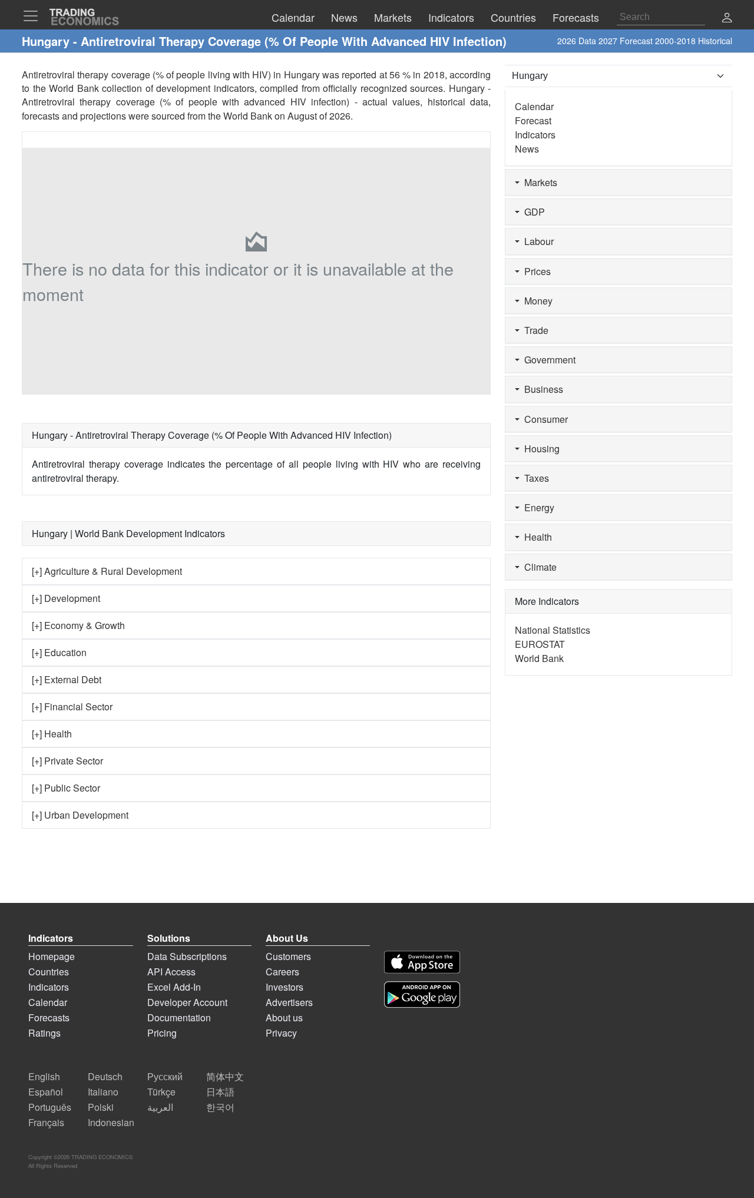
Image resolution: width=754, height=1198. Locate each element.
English (44, 1076)
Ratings (44, 1033)
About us (284, 1017)
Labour (537, 241)
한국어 (220, 1107)
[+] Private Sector (67, 760)
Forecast (533, 120)
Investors (284, 987)
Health (536, 537)
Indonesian (111, 1122)
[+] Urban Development (80, 815)
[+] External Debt (66, 679)
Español (45, 1091)
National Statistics (552, 630)
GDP (532, 212)
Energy (537, 507)
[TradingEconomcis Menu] (34, 16)
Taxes (534, 478)
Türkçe (161, 1091)
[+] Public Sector (66, 788)
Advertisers (289, 1002)
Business (541, 389)
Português (49, 1107)
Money (536, 300)
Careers (282, 971)
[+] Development (66, 598)
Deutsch (105, 1076)
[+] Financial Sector (72, 706)
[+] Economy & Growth (78, 625)
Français (46, 1122)
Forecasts (49, 1017)
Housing (540, 448)
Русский (165, 1076)
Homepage (51, 956)
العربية (160, 1107)
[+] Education (59, 652)
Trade (534, 330)
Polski (101, 1107)
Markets (538, 182)
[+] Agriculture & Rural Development (107, 571)
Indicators (535, 134)
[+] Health (52, 733)
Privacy (281, 1033)
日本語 (220, 1091)
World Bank (247, 116)
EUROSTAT (540, 644)
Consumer (544, 419)
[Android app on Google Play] (422, 994)
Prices (535, 271)
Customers (288, 956)
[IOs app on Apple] (422, 962)
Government (548, 359)
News (527, 148)
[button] (726, 18)
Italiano (103, 1091)
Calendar (534, 106)
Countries (48, 971)
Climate (538, 567)
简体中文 (225, 1076)
